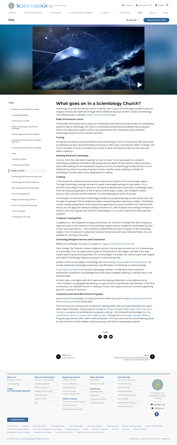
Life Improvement (69, 387)
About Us (12, 13)
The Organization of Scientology (25, 188)
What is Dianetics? (42, 387)
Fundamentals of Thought (72, 409)
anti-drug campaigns (114, 309)
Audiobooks (95, 395)
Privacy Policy (134, 439)
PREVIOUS (66, 355)
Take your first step (156, 20)
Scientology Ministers (21, 165)
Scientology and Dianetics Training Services (26, 141)
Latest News (95, 380)
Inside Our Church (14, 380)
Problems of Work (69, 405)
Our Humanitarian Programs (81, 13)
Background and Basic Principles (25, 109)
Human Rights (123, 399)
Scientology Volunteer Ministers (18, 429)
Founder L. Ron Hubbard (44, 380)
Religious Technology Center (24, 199)
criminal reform (85, 315)
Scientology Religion (58, 426)
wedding (111, 262)
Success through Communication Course (71, 392)
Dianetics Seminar (69, 380)
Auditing (60, 160)
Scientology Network (39, 426)
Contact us (128, 5)
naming (120, 262)
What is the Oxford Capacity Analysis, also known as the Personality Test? (131, 358)
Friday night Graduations (68, 269)
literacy (73, 315)
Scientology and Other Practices (25, 182)
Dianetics (25, 426)
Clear (14, 153)
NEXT (146, 355)
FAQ (140, 13)
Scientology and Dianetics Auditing (26, 148)
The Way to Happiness (126, 380)
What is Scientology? (33, 13)
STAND (85, 429)
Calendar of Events (97, 384)
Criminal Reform (124, 387)
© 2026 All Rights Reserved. (28, 439)
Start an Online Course (154, 426)
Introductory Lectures (98, 399)
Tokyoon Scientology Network (18, 390)
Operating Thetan (19, 159)
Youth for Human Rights (64, 432)
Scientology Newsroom (95, 426)
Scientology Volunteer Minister (135, 315)
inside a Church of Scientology (101, 114)
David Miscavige (112, 426)
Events (152, 13)
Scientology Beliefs (20, 115)
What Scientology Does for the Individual (25, 127)
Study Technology (124, 384)
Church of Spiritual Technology (24, 205)
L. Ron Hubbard (12, 426)
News (165, 13)
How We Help (124, 377)
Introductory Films (97, 403)
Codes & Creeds (41, 395)
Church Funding (18, 211)
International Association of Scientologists (47, 429)
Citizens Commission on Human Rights (90, 432)
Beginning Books (96, 391)
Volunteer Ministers (125, 406)
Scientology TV (143, 5)
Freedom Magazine (72, 429)
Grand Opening (13, 384)
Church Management (21, 194)
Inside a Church (68, 357)
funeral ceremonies (137, 262)
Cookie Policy (144, 439)
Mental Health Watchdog (127, 402)
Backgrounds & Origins (43, 391)
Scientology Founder (20, 121)
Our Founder (55, 13)
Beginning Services (71, 377)
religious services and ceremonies (118, 243)
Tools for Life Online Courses (73, 401)
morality (102, 315)
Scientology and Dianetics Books (26, 134)
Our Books (105, 13)
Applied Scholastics (139, 429)
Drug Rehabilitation (125, 391)
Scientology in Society (21, 217)
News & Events (97, 377)
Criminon (115, 429)
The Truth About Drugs (126, 395)
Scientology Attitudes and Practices (27, 176)
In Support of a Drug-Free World (18, 432)
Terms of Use (155, 439)
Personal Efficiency (69, 384)
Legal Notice (165, 439)
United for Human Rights (43, 432)
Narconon (125, 429)
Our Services (124, 13)
